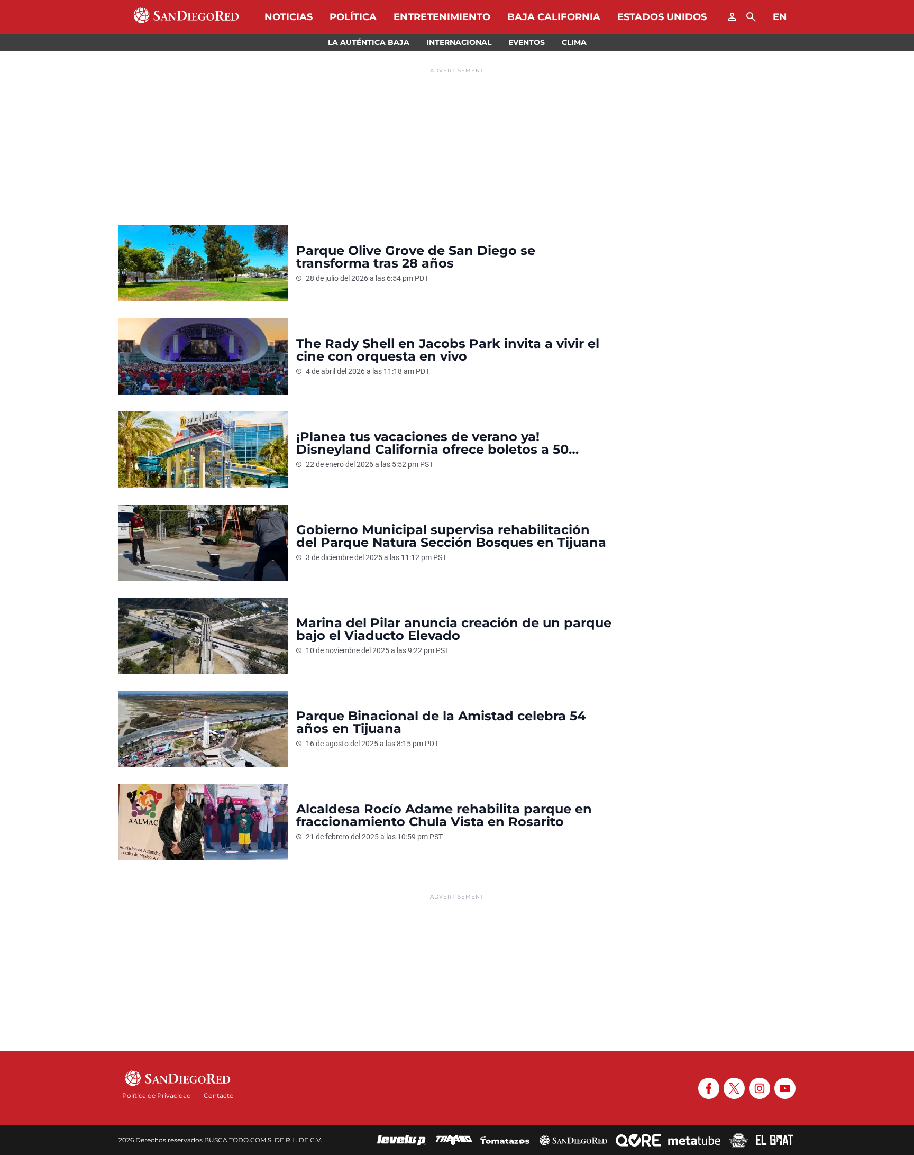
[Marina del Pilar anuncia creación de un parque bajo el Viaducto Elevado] (203, 636)
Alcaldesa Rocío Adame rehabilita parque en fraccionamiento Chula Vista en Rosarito (444, 815)
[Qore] (638, 1140)
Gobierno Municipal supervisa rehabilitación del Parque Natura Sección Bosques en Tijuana (451, 536)
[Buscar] (751, 17)
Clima (574, 42)
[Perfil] (732, 17)
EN (780, 17)
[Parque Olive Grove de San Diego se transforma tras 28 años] (203, 263)
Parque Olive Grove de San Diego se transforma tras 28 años (415, 257)
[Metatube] (694, 1140)
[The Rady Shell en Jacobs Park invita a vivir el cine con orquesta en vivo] (203, 356)
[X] (734, 1088)
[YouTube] (785, 1088)
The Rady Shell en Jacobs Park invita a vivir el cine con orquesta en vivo (447, 350)
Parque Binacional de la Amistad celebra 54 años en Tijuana (441, 722)
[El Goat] (775, 1140)
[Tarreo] (454, 1140)
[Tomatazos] (504, 1140)
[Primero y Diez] (739, 1140)
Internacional (458, 42)
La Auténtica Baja (368, 42)
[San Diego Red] (573, 1140)
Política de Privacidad (156, 1095)
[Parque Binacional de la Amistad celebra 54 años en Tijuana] (203, 729)
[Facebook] (708, 1088)
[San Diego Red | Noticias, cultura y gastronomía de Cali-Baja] (186, 17)
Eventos (526, 42)
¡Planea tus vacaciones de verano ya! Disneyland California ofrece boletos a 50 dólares (432, 443)
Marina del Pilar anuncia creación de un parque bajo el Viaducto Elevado (453, 629)
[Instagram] (759, 1088)
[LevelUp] (402, 1140)
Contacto (219, 1095)
